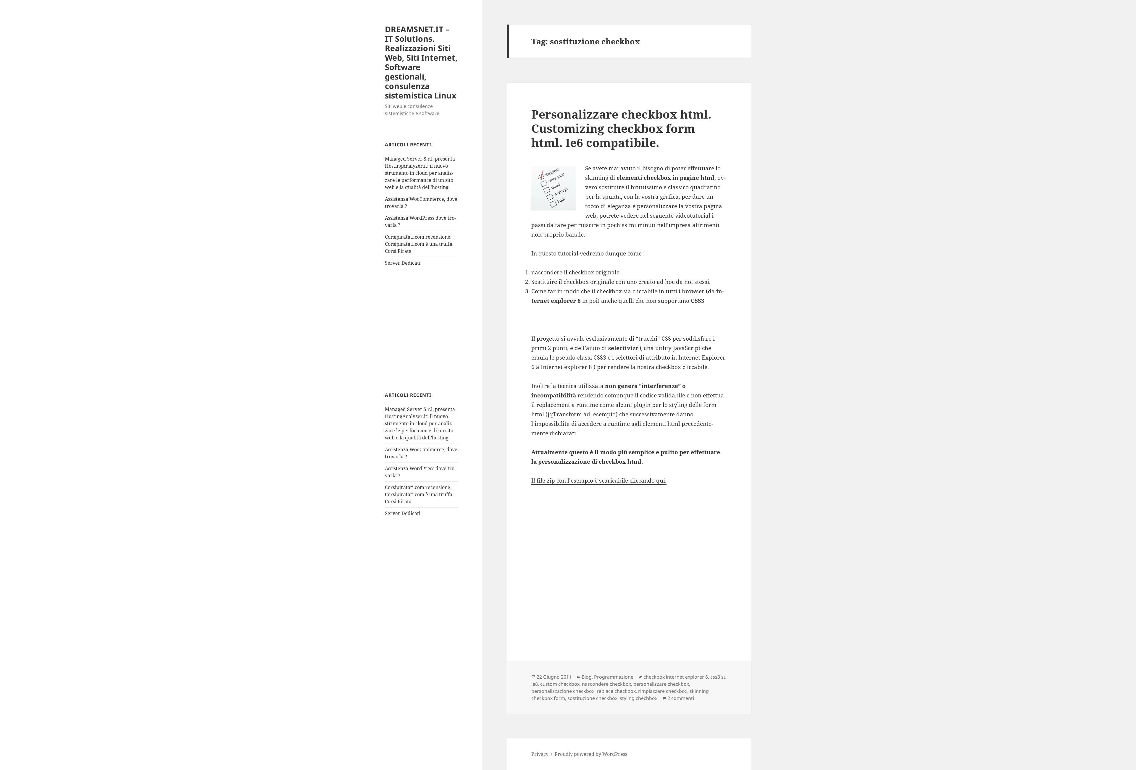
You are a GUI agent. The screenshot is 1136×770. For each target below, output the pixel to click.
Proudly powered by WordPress (591, 754)
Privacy (539, 754)
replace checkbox (616, 691)
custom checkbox (560, 684)
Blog (587, 677)
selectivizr (623, 348)
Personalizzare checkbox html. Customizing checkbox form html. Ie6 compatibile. (621, 128)
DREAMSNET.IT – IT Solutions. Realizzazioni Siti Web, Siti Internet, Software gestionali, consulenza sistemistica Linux (421, 62)
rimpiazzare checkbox (662, 691)
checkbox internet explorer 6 (675, 677)
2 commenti (680, 698)
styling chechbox (638, 698)
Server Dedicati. (403, 263)
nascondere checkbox (606, 684)
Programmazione (613, 677)
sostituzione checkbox (592, 698)
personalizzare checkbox (661, 684)
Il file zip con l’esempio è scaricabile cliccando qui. (599, 480)
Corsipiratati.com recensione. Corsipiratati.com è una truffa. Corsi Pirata (419, 244)
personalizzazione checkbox (562, 691)
